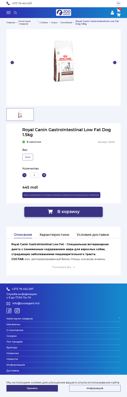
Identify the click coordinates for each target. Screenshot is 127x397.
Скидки (11, 335)
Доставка (12, 370)
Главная (10, 22)
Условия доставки (93, 235)
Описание (23, 235)
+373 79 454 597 (22, 3)
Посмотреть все (61, 267)
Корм (54, 22)
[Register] (112, 12)
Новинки (12, 353)
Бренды (12, 347)
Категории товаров (25, 22)
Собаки (43, 22)
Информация (15, 364)
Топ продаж (14, 341)
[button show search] (15, 12)
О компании (14, 330)
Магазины (13, 324)
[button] (12, 62)
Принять (32, 388)
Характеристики (54, 235)
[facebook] (8, 310)
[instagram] (17, 310)
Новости (12, 359)
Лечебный (66, 22)
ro (118, 3)
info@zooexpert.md (25, 303)
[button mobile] (8, 12)
